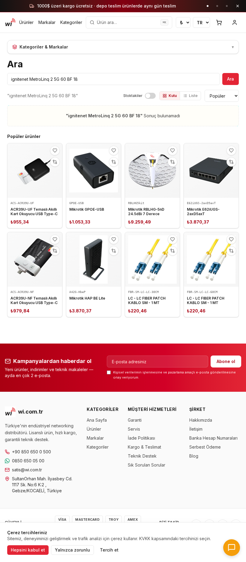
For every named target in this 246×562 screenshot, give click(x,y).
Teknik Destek (142, 455)
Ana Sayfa (97, 420)
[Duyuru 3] (226, 6)
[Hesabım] (234, 22)
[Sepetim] (219, 22)
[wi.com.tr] (10, 22)
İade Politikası (141, 438)
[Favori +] (55, 150)
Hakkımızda (200, 420)
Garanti (135, 420)
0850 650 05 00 (28, 460)
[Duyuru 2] (217, 6)
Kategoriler (71, 22)
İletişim (195, 429)
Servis (134, 429)
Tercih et (109, 549)
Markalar (47, 22)
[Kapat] (237, 6)
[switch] (150, 96)
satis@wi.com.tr (27, 469)
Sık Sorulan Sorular (146, 464)
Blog (193, 455)
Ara (230, 78)
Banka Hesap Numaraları (213, 438)
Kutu (173, 95)
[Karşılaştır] (55, 162)
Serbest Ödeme (205, 446)
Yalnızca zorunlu (72, 549)
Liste (193, 95)
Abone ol (226, 361)
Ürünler (26, 22)
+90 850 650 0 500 (31, 451)
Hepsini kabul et (28, 549)
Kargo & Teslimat (144, 446)
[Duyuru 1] (207, 6)
